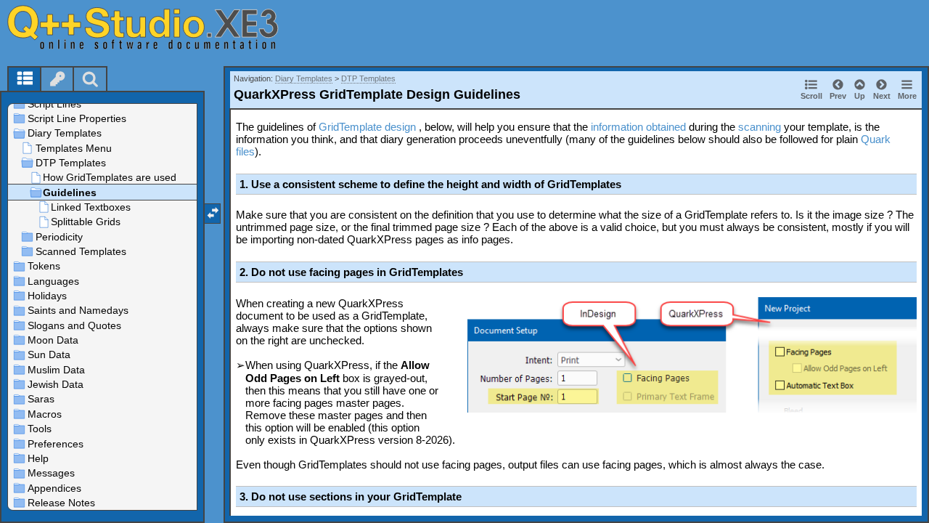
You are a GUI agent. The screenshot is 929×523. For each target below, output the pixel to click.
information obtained (638, 127)
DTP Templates (368, 78)
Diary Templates (303, 78)
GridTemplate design (367, 127)
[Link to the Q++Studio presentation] (160, 27)
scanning (759, 127)
